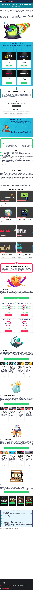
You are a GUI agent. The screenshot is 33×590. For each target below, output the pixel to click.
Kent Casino (9, 79)
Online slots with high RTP (8, 219)
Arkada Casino (24, 79)
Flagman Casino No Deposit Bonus (8, 303)
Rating (12, 103)
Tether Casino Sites (4, 366)
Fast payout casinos (19, 113)
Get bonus (8, 314)
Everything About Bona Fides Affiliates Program (25, 237)
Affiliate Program (3, 235)
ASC (16, 101)
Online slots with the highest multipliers (25, 219)
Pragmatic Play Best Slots (8, 203)
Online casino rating (6, 111)
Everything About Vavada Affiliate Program (8, 237)
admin (15, 528)
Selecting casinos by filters (21, 111)
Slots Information (7, 217)
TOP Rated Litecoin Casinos (21, 367)
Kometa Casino (24, 62)
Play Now (9, 65)
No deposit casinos (6, 113)
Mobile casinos (27, 111)
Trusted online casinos (12, 113)
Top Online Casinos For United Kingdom (4, 412)
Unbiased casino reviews (13, 111)
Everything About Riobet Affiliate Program (8, 254)
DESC (19, 101)
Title (24, 103)
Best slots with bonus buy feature (25, 203)
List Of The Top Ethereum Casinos (12, 367)
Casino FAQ (2, 217)
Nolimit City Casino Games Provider (29, 456)
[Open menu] (1, 1)
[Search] (28, 1)
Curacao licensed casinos (26, 113)
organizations (7, 525)
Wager (21, 103)
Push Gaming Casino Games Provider (12, 456)
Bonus (15, 103)
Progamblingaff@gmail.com (5, 588)
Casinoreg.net (2, 585)
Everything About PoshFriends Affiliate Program (25, 255)
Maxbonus (18, 103)
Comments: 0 (3, 205)
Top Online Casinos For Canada (29, 412)
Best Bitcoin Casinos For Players (29, 367)
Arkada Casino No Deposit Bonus (8, 319)
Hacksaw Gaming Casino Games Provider (20, 456)
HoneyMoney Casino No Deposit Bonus (24, 303)
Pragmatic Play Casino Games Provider (4, 456)
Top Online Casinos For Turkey (21, 412)
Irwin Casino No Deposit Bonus (25, 319)
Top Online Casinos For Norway (12, 412)
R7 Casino (8, 62)
